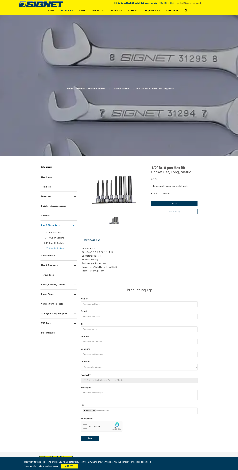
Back (174, 204)
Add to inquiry (174, 211)
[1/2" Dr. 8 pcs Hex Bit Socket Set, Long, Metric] (114, 190)
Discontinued (48, 333)
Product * (85, 375)
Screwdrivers (48, 255)
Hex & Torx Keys (49, 265)
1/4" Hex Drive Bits (52, 232)
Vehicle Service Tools (52, 304)
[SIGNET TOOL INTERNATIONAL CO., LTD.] (41, 4)
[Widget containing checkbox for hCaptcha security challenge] (101, 426)
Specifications (92, 240)
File (82, 405)
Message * (86, 387)
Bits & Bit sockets (97, 88)
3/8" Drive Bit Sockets (54, 243)
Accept (69, 466)
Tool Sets (46, 187)
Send (90, 438)
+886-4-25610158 (166, 3)
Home (51, 10)
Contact (133, 10)
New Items (46, 177)
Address (85, 336)
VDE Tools (46, 323)
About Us (116, 10)
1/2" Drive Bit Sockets (119, 88)
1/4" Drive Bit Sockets (54, 238)
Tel (82, 324)
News (82, 10)
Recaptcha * (87, 418)
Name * (84, 299)
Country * (85, 361)
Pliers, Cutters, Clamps (53, 284)
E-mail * (85, 311)
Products (66, 10)
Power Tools (47, 294)
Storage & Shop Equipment (54, 313)
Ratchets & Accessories (53, 206)
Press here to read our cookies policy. (41, 466)
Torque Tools (47, 275)
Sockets (45, 215)
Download (98, 10)
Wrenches (46, 196)
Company (85, 349)
